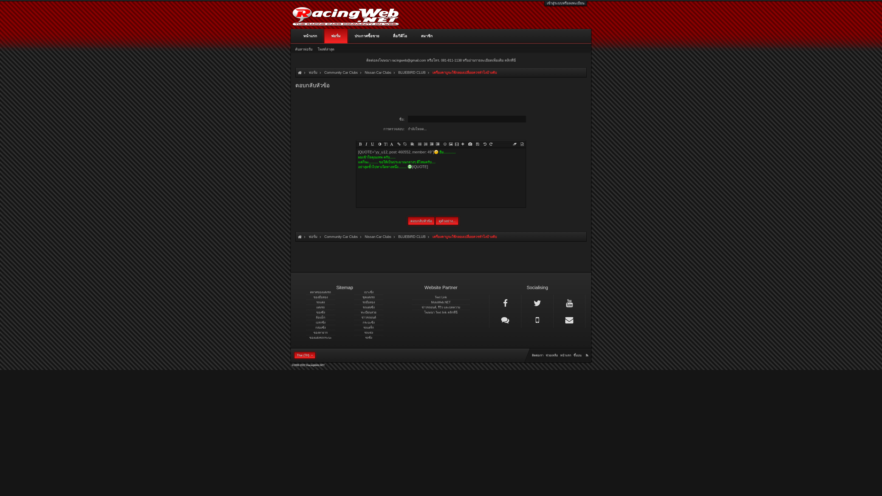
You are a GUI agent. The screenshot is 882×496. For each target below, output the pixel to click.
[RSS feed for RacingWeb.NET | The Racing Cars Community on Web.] (587, 350)
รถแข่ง (368, 332)
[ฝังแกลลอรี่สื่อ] (470, 144)
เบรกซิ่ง (320, 322)
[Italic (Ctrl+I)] (366, 144)
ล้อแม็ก (320, 317)
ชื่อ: (401, 119)
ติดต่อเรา (537, 355)
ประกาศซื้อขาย (367, 36)
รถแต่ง (320, 302)
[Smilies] (445, 144)
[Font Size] (385, 144)
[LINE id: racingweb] (505, 320)
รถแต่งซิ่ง (369, 307)
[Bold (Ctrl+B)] (360, 144)
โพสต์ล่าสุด (326, 49)
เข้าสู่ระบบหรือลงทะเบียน (565, 3)
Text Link (441, 297)
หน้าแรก (310, 36)
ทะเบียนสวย (368, 312)
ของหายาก (321, 332)
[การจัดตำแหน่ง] (412, 144)
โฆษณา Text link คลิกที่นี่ (441, 312)
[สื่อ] (457, 144)
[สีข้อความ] (379, 144)
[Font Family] (391, 144)
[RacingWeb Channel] (569, 303)
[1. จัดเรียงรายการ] (425, 144)
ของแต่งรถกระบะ (320, 337)
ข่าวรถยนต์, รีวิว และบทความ (441, 307)
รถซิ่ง (368, 337)
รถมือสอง (368, 302)
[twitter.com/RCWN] (537, 303)
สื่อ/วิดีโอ (400, 36)
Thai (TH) (303, 355)
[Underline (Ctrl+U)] (372, 144)
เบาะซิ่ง (368, 292)
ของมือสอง (321, 297)
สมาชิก (427, 36)
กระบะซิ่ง (369, 322)
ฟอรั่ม (336, 36)
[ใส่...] (463, 144)
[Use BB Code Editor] (522, 144)
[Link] (399, 144)
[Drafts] (477, 144)
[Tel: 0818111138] (537, 320)
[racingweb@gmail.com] (569, 320)
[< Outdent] (431, 144)
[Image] (451, 144)
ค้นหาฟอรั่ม (304, 49)
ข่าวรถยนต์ (369, 317)
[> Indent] (437, 144)
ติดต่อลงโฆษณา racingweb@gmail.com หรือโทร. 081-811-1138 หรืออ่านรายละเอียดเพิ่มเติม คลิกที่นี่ (441, 60)
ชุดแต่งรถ (368, 297)
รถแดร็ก (368, 327)
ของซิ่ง (320, 312)
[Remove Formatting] (514, 144)
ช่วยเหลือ (552, 355)
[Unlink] (405, 144)
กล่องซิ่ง (320, 327)
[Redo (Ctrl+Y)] (491, 144)
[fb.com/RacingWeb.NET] (505, 303)
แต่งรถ (320, 307)
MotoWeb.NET (441, 302)
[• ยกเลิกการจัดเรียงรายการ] (419, 144)
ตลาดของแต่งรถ (320, 292)
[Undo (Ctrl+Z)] (485, 144)
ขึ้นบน (578, 355)
